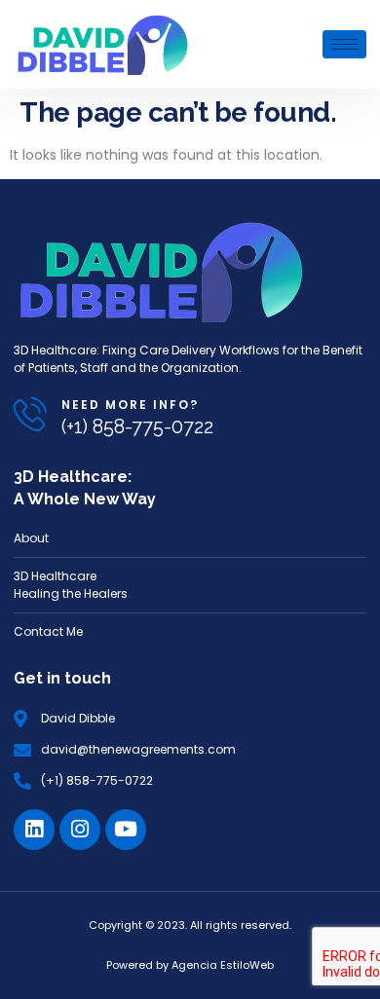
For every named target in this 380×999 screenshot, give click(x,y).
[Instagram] (79, 829)
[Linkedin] (34, 829)
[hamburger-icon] (344, 44)
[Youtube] (125, 829)
